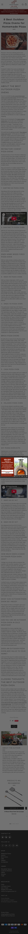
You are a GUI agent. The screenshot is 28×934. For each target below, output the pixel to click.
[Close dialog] (26, 458)
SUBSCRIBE (7, 472)
